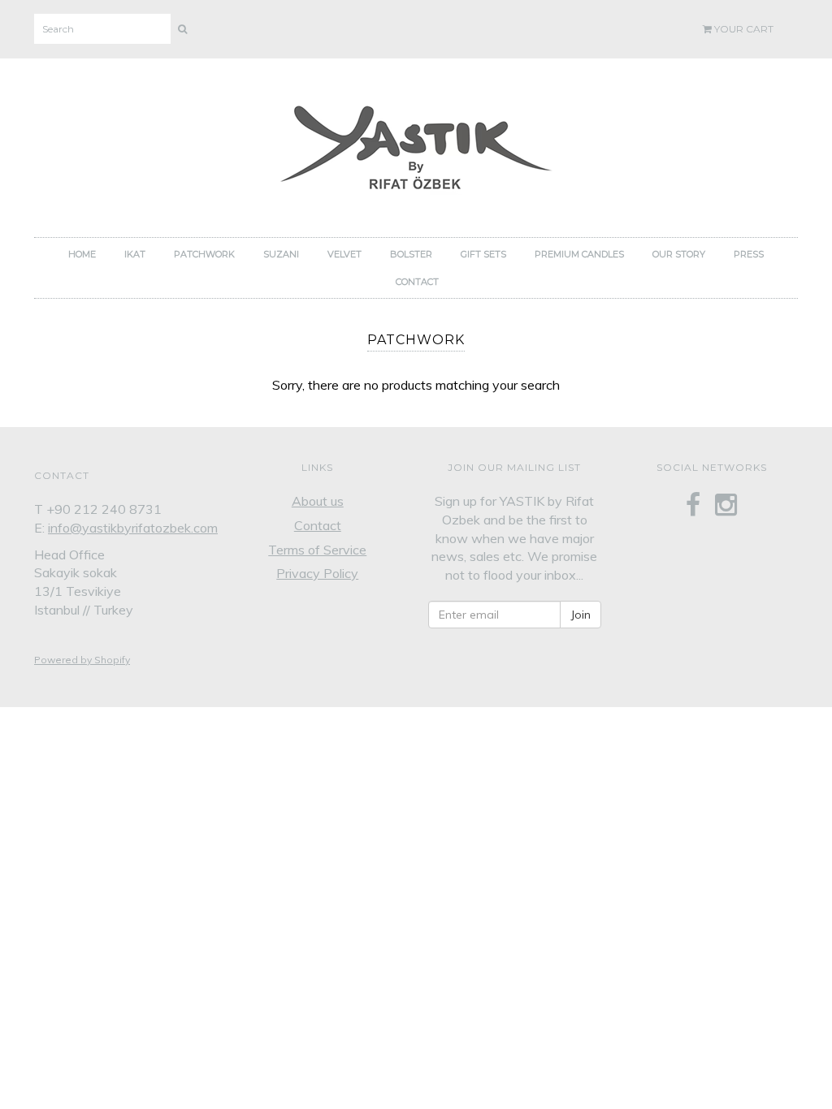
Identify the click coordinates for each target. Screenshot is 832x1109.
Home (82, 254)
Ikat (134, 254)
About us (318, 501)
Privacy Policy (317, 573)
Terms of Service (317, 550)
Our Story (678, 254)
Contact (417, 281)
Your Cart (743, 29)
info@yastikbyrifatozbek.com (133, 528)
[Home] (416, 143)
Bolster (411, 254)
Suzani (281, 254)
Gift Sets (483, 254)
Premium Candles (579, 254)
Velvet (344, 254)
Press (749, 254)
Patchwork (204, 254)
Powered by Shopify (82, 660)
